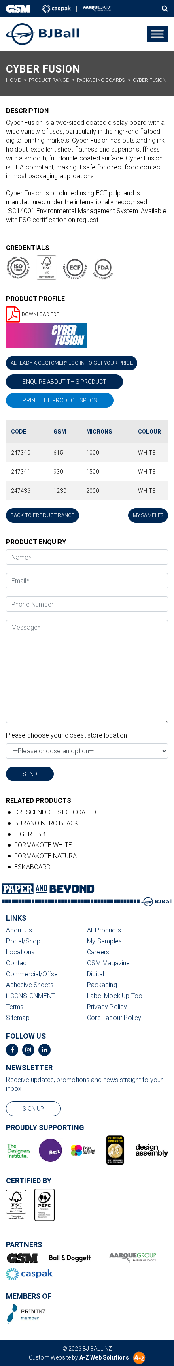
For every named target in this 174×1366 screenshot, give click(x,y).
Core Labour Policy (114, 1018)
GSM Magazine (108, 963)
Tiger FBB (29, 834)
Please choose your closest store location (66, 735)
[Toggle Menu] (157, 34)
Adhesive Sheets (29, 985)
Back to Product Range (42, 515)
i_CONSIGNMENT (30, 996)
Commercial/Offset (33, 974)
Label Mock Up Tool (115, 996)
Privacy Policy (107, 1007)
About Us (19, 930)
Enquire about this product (64, 381)
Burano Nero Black (46, 823)
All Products (104, 930)
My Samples (104, 941)
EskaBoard (32, 867)
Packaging (102, 985)
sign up (33, 1108)
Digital (95, 974)
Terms (14, 1007)
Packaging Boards (101, 80)
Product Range (49, 80)
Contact (17, 963)
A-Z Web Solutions (104, 1357)
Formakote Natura (45, 856)
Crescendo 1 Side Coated (55, 812)
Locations (20, 952)
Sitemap (18, 1018)
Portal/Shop (23, 941)
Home (13, 80)
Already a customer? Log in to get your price (72, 363)
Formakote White (43, 845)
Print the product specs (60, 400)
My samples (148, 515)
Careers (98, 952)
